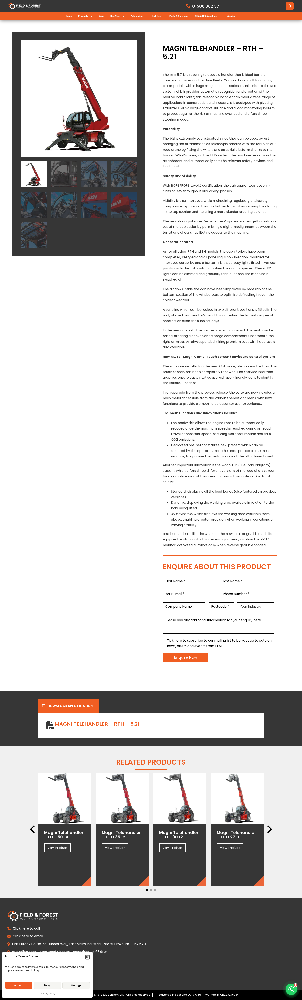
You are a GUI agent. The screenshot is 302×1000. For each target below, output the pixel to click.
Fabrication (137, 16)
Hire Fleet (115, 16)
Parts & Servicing (178, 16)
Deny (47, 985)
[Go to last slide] (33, 829)
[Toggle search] (290, 6)
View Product (57, 848)
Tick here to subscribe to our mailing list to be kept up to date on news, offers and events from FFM (219, 643)
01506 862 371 (206, 6)
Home (69, 16)
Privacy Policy (47, 993)
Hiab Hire (156, 16)
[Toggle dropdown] (91, 16)
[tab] (68, 706)
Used (101, 16)
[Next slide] (269, 829)
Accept (18, 985)
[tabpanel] (151, 725)
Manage (76, 985)
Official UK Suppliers (205, 16)
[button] (88, 957)
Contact (231, 16)
